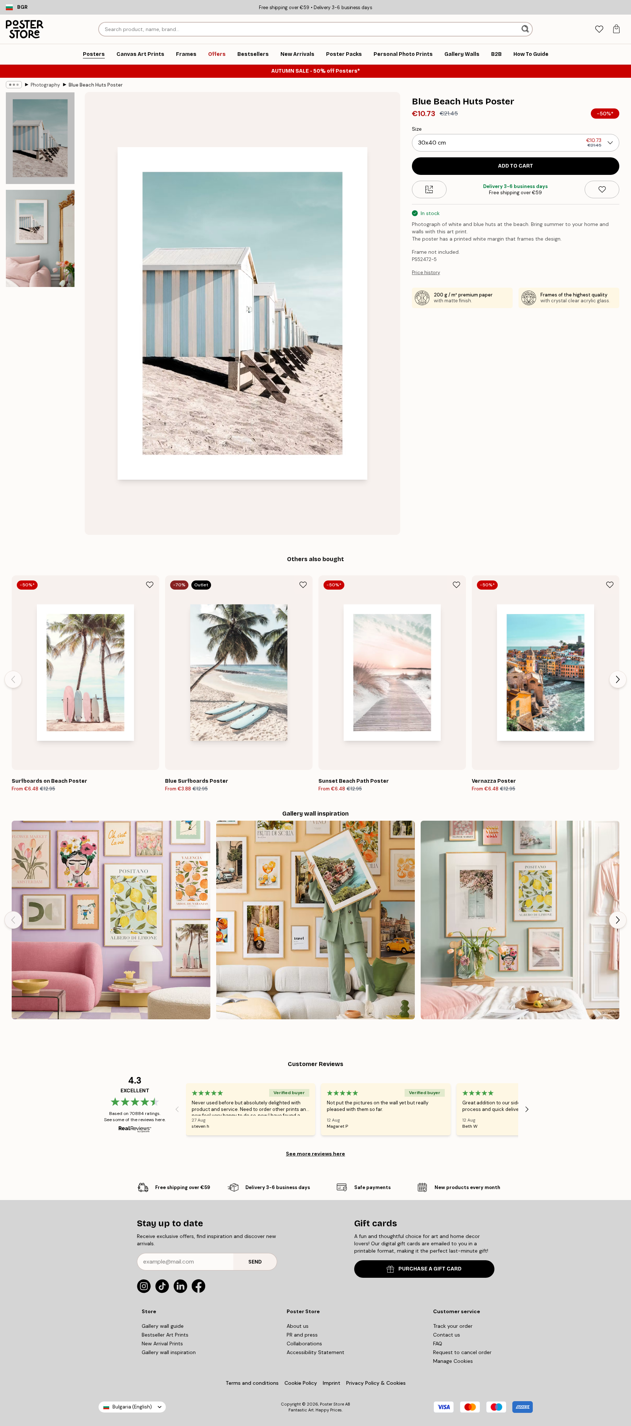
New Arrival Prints (162, 1343)
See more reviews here (315, 1153)
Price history (426, 272)
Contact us (446, 1334)
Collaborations (304, 1343)
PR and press (302, 1334)
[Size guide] (429, 189)
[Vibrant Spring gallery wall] (520, 920)
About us (298, 1326)
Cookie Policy (300, 1383)
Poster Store (332, 1404)
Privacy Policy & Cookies (376, 1383)
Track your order (453, 1326)
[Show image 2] (40, 238)
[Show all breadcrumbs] (14, 84)
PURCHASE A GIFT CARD (430, 1269)
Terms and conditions (252, 1383)
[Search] (526, 29)
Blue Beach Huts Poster (96, 85)
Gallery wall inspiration (169, 1352)
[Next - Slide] (618, 679)
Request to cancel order (462, 1352)
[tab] (599, 29)
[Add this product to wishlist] (602, 189)
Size (417, 129)
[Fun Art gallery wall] (111, 920)
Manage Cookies (453, 1361)
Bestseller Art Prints (165, 1334)
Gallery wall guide (163, 1326)
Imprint (331, 1383)
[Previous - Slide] (13, 679)
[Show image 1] (40, 138)
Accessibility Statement (315, 1352)
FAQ (437, 1343)
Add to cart (515, 166)
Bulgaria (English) (132, 1407)
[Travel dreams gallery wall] (315, 920)
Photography (45, 85)
